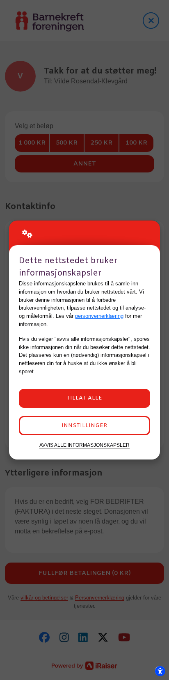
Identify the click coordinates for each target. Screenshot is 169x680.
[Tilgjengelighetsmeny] (160, 671)
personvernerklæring (99, 316)
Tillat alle (84, 398)
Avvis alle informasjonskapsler (84, 445)
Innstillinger (84, 425)
